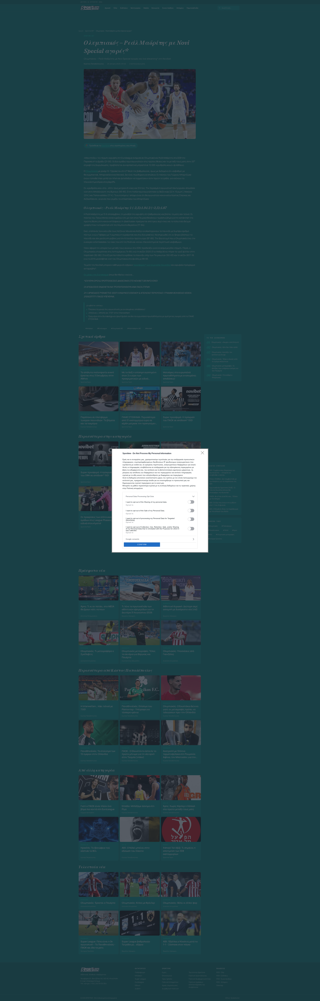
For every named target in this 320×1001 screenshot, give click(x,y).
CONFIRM (142, 544)
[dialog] (160, 500)
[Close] (203, 453)
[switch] (191, 502)
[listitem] (160, 496)
